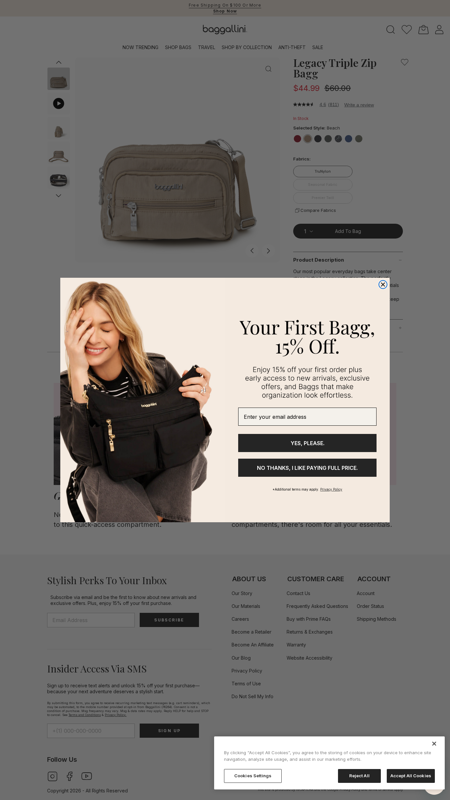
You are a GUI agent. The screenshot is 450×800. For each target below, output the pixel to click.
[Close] (434, 743)
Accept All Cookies (410, 775)
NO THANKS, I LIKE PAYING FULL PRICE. (307, 468)
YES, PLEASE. (307, 443)
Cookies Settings (252, 775)
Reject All (359, 775)
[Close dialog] (383, 284)
